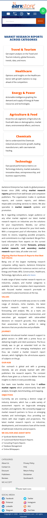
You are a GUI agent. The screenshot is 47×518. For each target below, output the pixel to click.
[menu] (22, 14)
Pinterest (9, 502)
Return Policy (29, 470)
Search (40, 21)
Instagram (31, 502)
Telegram (9, 510)
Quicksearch (28, 478)
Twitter (30, 498)
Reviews (5, 478)
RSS (29, 506)
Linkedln (9, 506)
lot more (31, 275)
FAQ (25, 467)
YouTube (31, 510)
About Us (5, 463)
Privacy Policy (29, 463)
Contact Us (6, 467)
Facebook (9, 498)
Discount (5, 470)
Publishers (6, 474)
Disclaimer (28, 474)
